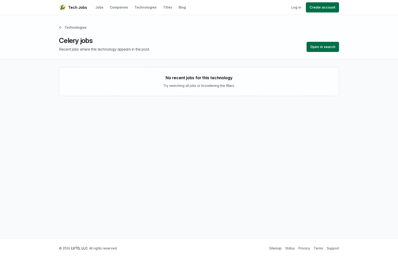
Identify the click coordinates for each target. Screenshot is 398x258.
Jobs (99, 7)
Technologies (146, 7)
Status (290, 248)
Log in (296, 7)
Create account (322, 7)
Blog (182, 7)
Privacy (304, 248)
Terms (318, 248)
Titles (167, 7)
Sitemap (275, 248)
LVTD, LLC (79, 248)
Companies (119, 7)
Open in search (322, 47)
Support (333, 248)
